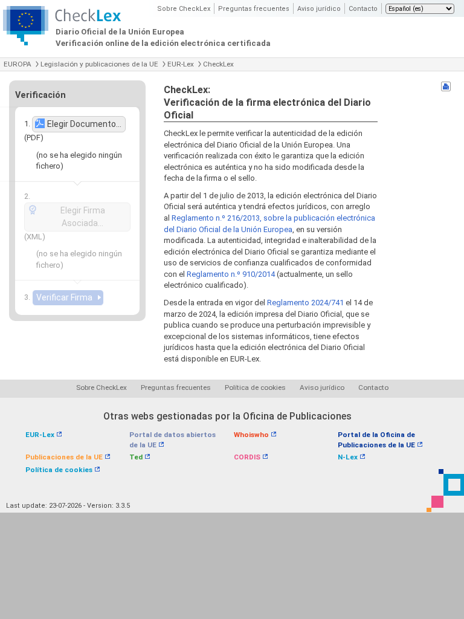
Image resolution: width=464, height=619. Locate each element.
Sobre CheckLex (183, 9)
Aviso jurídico (319, 9)
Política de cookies (255, 387)
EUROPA (17, 64)
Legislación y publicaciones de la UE (99, 64)
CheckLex (218, 64)
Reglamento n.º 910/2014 (231, 274)
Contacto (363, 9)
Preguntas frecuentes (253, 9)
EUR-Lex (180, 64)
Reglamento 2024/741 (305, 302)
